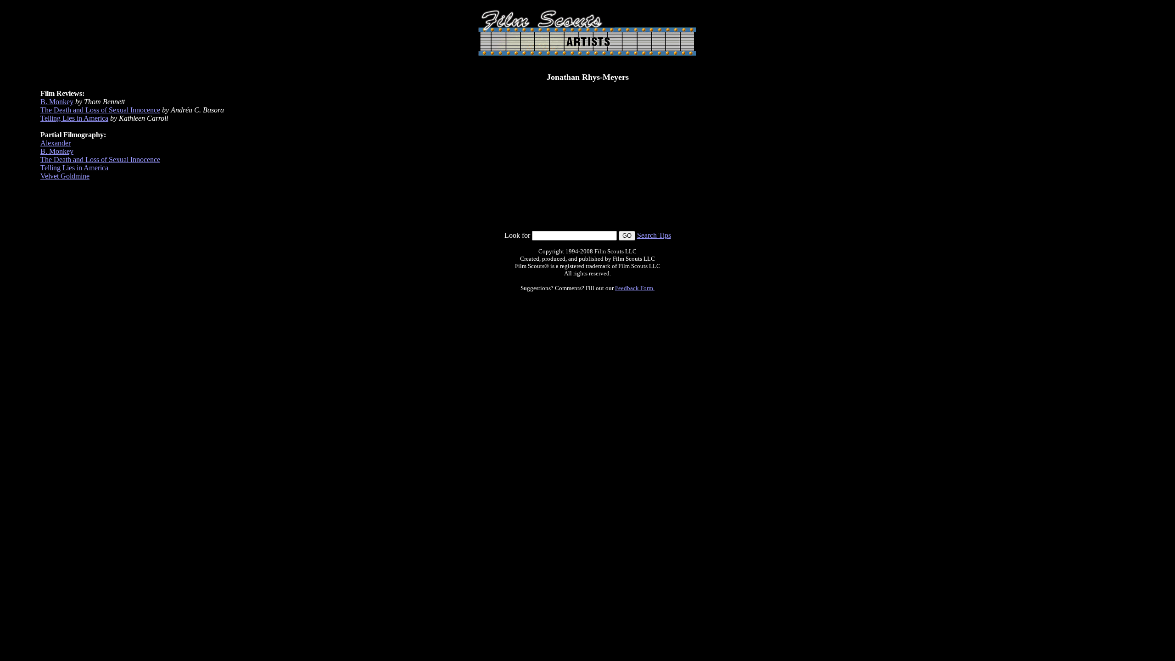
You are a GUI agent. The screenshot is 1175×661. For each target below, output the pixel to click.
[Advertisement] (587, 210)
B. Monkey (56, 102)
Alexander (55, 143)
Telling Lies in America (74, 118)
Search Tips (654, 235)
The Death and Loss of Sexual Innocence (100, 110)
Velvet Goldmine (65, 176)
